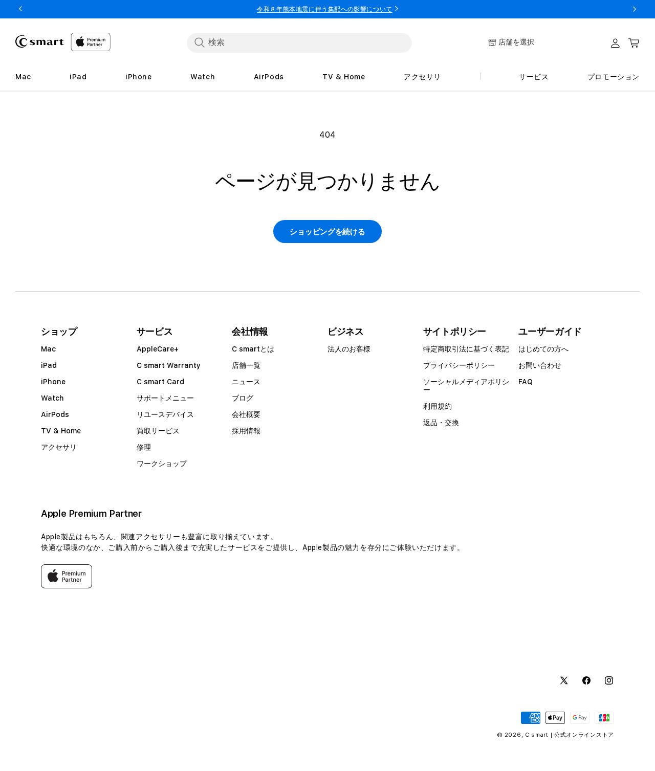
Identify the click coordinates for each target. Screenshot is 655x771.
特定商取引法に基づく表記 (466, 349)
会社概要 (246, 414)
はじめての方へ (543, 349)
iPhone (53, 382)
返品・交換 (441, 422)
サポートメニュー (165, 398)
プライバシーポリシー (459, 365)
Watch (52, 398)
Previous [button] (20, 9)
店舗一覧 (246, 365)
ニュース (246, 382)
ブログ (242, 398)
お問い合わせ (539, 365)
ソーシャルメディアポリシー (466, 386)
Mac (48, 349)
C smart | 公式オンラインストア (569, 735)
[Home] (39, 41)
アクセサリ (59, 447)
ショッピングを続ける (327, 231)
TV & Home (61, 431)
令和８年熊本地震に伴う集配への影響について (324, 9)
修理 (144, 447)
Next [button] (634, 9)
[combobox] (299, 42)
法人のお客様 (349, 349)
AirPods (55, 414)
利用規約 (437, 406)
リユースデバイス (165, 414)
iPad (49, 365)
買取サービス (158, 431)
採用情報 (246, 431)
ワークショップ (162, 463)
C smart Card (160, 382)
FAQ (525, 382)
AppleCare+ (158, 349)
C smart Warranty (169, 365)
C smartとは (253, 349)
